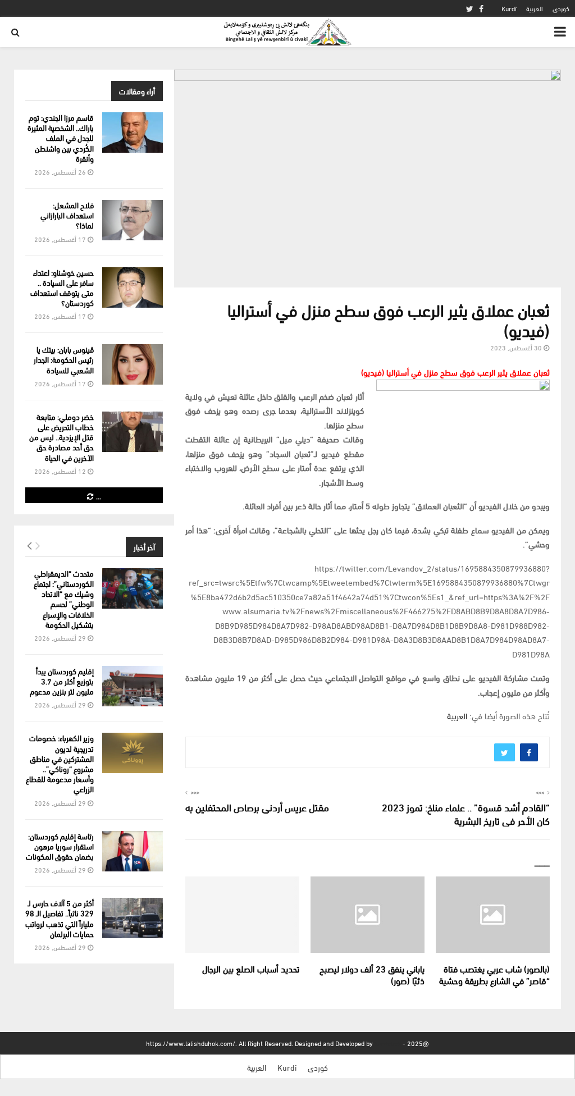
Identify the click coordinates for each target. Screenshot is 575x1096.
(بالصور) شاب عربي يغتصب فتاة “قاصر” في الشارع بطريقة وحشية (494, 974)
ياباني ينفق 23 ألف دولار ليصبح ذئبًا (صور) (372, 974)
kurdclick (388, 1043)
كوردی (561, 8)
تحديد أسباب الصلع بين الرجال (250, 968)
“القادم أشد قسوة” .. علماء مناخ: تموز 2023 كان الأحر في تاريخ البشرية (466, 813)
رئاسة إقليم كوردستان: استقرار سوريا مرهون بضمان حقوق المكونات (60, 846)
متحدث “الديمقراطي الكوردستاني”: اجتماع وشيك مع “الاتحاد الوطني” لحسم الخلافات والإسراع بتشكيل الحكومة (64, 598)
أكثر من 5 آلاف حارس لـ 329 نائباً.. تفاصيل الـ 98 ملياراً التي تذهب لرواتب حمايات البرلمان (59, 918)
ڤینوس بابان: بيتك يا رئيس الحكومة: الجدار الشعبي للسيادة (64, 359)
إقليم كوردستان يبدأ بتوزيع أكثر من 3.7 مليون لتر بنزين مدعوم (62, 681)
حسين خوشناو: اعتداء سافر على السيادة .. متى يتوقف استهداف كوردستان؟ (62, 287)
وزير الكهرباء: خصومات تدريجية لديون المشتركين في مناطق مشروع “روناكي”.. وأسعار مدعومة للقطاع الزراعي (60, 763)
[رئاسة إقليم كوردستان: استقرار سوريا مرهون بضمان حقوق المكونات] (132, 851)
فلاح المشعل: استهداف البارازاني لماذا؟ (67, 215)
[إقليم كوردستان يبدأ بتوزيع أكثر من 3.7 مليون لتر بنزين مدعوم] (132, 686)
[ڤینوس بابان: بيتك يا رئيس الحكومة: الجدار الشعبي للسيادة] (132, 364)
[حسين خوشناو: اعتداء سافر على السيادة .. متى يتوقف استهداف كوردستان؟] (132, 287)
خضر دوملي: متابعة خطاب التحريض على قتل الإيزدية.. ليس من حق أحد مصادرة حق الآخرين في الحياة (61, 436)
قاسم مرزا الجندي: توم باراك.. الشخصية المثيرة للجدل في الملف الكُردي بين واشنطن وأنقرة (61, 137)
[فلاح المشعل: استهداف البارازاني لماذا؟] (132, 220)
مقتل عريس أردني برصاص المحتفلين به (257, 806)
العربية (534, 8)
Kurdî (509, 8)
